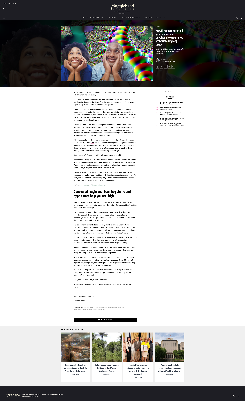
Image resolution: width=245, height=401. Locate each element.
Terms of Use (45, 394)
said (92, 143)
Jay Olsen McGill (89, 307)
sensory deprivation (107, 205)
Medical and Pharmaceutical (130, 17)
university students (100, 309)
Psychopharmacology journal (83, 309)
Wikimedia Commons (119, 284)
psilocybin (111, 307)
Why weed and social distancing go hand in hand (93, 185)
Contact (60, 394)
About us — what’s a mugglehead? (31, 394)
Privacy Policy (54, 394)
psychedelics (119, 307)
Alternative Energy (96, 17)
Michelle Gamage (168, 59)
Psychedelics (149, 17)
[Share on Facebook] (157, 66)
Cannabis (159, 17)
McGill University (101, 307)
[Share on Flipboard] (165, 66)
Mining (83, 17)
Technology (112, 17)
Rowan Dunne (75, 374)
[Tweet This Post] (161, 66)
